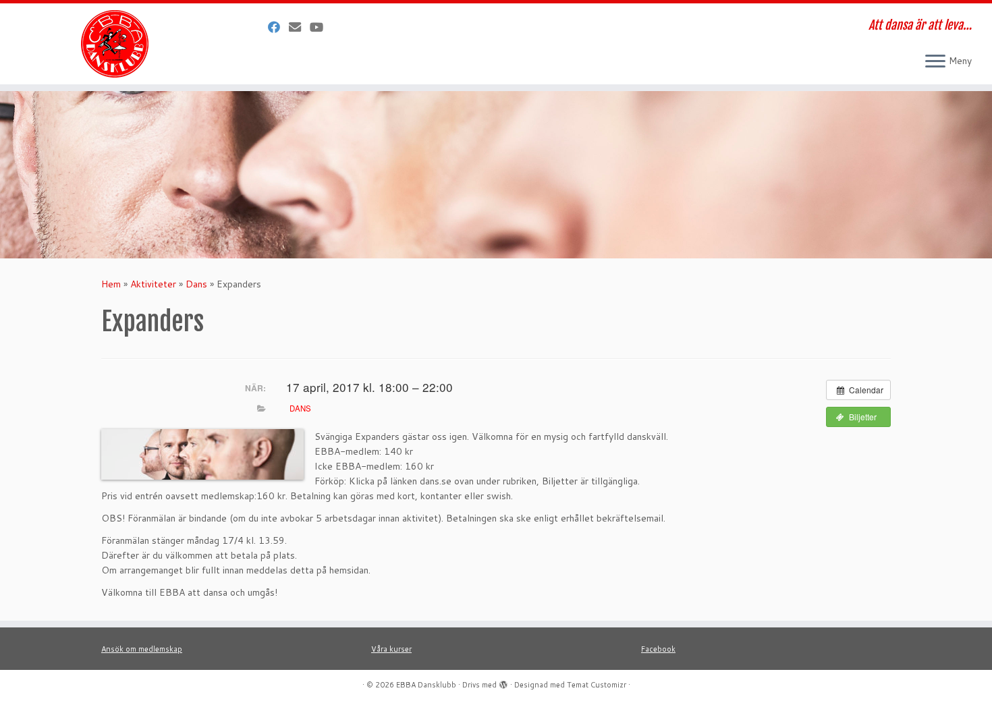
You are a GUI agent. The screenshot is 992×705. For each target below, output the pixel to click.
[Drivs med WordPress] (503, 682)
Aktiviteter (153, 284)
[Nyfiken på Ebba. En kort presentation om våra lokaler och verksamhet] (321, 27)
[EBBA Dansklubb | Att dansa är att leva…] (114, 44)
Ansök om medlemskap (141, 649)
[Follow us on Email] (299, 27)
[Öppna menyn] (935, 62)
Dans (196, 284)
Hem (111, 284)
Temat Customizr (596, 684)
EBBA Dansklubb (426, 684)
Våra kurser (391, 649)
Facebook (658, 649)
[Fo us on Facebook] (278, 27)
